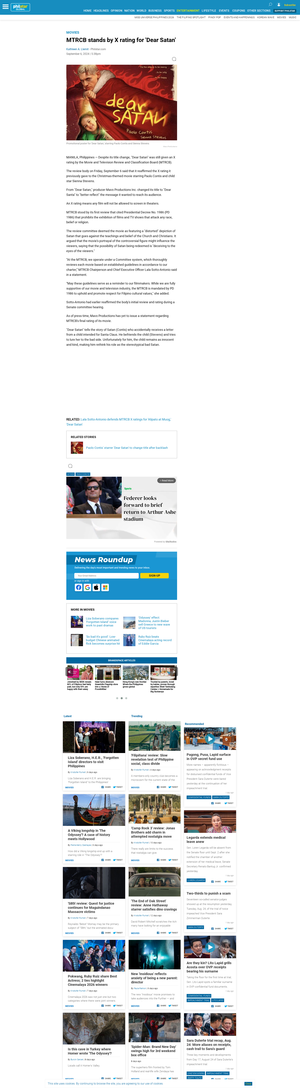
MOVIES (281, 17)
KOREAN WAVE (265, 17)
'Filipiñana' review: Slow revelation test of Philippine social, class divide (152, 759)
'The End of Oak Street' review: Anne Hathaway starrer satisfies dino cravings (154, 905)
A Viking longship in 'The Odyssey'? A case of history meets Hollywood (89, 834)
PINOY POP (214, 17)
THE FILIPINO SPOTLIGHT (191, 17)
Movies (72, 32)
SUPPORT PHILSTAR (285, 11)
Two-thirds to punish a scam (209, 893)
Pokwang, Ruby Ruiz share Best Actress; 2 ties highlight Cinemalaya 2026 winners (92, 980)
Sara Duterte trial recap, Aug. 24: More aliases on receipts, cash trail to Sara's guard (209, 1044)
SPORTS (169, 10)
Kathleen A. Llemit (77, 49)
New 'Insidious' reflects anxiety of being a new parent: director (154, 978)
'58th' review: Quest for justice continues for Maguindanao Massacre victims (91, 907)
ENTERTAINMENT (188, 10)
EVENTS (224, 10)
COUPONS (238, 10)
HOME (87, 10)
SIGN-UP (154, 575)
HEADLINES (101, 10)
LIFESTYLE (209, 10)
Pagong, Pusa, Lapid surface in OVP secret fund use (209, 757)
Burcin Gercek (77, 1059)
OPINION (116, 10)
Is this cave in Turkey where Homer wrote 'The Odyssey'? (90, 1051)
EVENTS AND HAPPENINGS (239, 17)
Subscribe (290, 5)
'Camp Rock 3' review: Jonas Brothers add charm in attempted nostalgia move (153, 832)
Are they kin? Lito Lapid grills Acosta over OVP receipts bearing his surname (209, 967)
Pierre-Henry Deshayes (81, 845)
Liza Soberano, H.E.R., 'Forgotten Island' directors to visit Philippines (93, 762)
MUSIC (292, 17)
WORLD (141, 10)
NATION (129, 10)
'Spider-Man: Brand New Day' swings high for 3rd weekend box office (153, 1051)
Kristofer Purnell (141, 770)
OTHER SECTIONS (258, 10)
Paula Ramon (140, 988)
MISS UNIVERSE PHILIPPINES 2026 (154, 17)
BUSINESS (155, 10)
